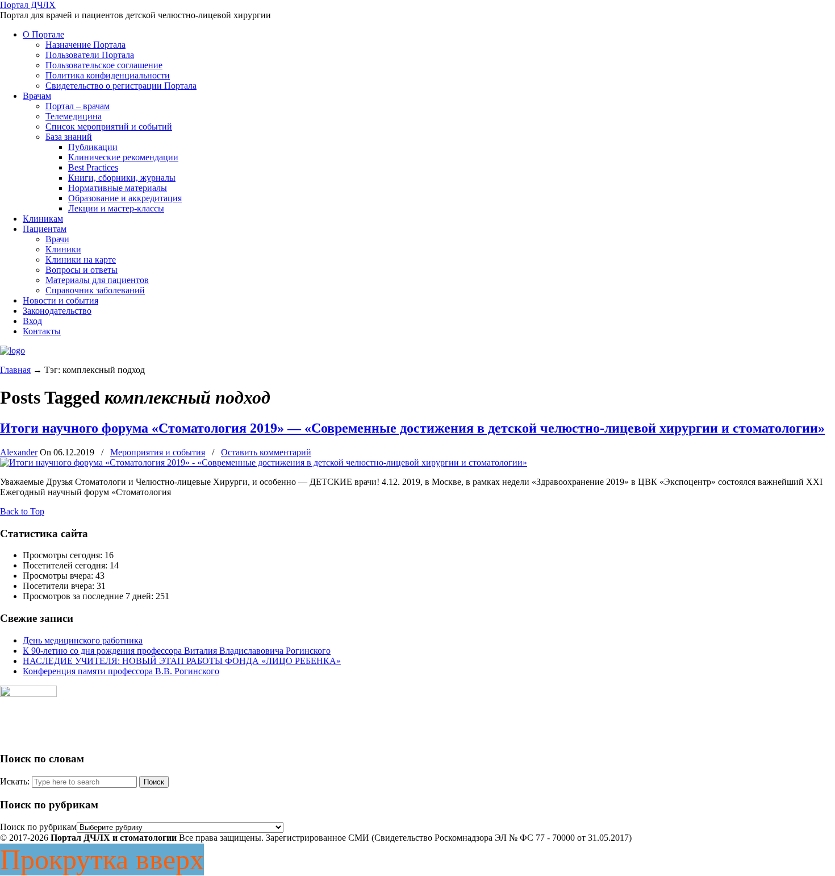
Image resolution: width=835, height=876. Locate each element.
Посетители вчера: (60, 586)
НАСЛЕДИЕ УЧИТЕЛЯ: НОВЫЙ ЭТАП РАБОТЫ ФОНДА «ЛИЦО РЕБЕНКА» (182, 661)
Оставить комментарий (266, 452)
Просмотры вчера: (59, 575)
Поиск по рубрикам (38, 827)
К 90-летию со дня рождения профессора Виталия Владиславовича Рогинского (177, 650)
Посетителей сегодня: (66, 565)
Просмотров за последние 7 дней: (89, 596)
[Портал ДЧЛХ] (12, 350)
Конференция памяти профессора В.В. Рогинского (121, 671)
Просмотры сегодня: (64, 555)
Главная (15, 370)
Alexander (18, 452)
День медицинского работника (83, 640)
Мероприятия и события (157, 452)
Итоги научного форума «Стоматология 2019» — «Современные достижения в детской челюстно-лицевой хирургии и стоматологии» (412, 428)
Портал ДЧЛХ (28, 5)
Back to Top (22, 511)
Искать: (15, 781)
